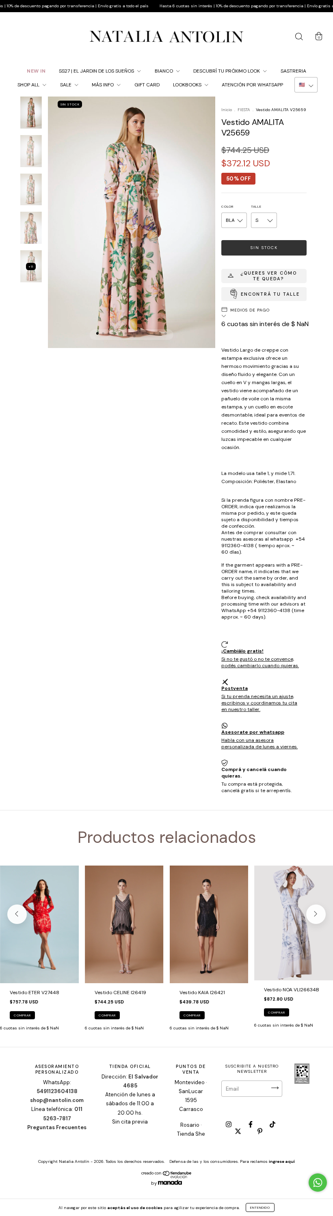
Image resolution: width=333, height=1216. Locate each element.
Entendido (260, 1207)
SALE (66, 85)
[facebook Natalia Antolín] (251, 1124)
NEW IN (36, 71)
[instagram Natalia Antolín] (229, 1124)
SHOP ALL (29, 85)
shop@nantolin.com (57, 1100)
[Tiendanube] (166, 1176)
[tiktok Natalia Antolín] (272, 1124)
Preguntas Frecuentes (56, 1127)
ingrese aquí (282, 1161)
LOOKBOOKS (188, 85)
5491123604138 (57, 1091)
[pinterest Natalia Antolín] (260, 1131)
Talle (256, 206)
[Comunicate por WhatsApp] (318, 1182)
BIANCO (164, 71)
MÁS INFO (103, 85)
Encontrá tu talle (270, 294)
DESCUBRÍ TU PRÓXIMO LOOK (227, 71)
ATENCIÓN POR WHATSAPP (252, 85)
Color (227, 206)
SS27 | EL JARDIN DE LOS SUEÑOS (97, 71)
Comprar (22, 1015)
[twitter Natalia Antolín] (239, 1131)
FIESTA (244, 109)
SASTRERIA (293, 71)
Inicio (226, 109)
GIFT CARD (147, 85)
